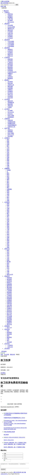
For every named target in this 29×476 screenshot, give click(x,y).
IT (7, 171)
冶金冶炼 (9, 305)
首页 (2, 354)
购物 (8, 203)
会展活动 (9, 293)
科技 (8, 268)
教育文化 (7, 248)
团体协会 (9, 337)
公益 (8, 273)
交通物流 (9, 300)
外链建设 (10, 91)
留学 (8, 263)
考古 (8, 340)
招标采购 (9, 334)
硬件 (8, 173)
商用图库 (10, 17)
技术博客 (10, 136)
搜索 (8, 186)
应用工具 (10, 56)
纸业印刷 (9, 297)
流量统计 (10, 89)
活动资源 (10, 96)
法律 (8, 242)
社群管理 (10, 51)
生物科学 (9, 322)
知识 (8, 252)
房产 (8, 216)
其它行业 (9, 324)
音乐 (8, 139)
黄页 (8, 330)
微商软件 (10, 49)
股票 (8, 210)
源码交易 (10, 30)
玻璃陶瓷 (9, 321)
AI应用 (9, 107)
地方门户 (9, 327)
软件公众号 (10, 134)
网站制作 (7, 23)
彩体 (8, 205)
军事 (8, 157)
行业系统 (10, 31)
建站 (8, 182)
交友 (8, 152)
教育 (8, 250)
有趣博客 (9, 189)
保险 (8, 215)
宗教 (8, 271)
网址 (8, 187)
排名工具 (10, 94)
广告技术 (10, 62)
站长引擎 (10, 97)
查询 (8, 239)
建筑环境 (9, 285)
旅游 (8, 234)
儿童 (8, 229)
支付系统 (10, 65)
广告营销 (9, 290)
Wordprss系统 (11, 27)
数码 (8, 174)
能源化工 (9, 282)
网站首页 (6, 10)
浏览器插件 (10, 117)
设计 (8, 181)
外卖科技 (10, 76)
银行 (8, 213)
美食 (8, 226)
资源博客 (10, 131)
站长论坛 (10, 113)
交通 (8, 208)
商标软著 (10, 64)
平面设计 (7, 12)
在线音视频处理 (11, 125)
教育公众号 (10, 274)
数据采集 (10, 67)
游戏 (8, 142)
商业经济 (7, 276)
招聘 (8, 240)
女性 (8, 231)
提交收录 (7, 348)
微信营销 (7, 48)
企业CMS (10, 33)
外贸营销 (10, 70)
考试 (8, 255)
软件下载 (7, 128)
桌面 (8, 194)
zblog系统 (10, 25)
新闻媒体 (7, 326)
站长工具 (10, 347)
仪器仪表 (9, 303)
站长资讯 (7, 343)
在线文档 (10, 120)
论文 (8, 256)
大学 (8, 258)
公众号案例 (10, 44)
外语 (8, 253)
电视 (8, 219)
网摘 (8, 190)
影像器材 (9, 302)
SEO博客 (10, 110)
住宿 (8, 167)
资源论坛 (10, 130)
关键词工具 (10, 85)
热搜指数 (10, 88)
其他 (8, 335)
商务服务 (9, 292)
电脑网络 (7, 168)
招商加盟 (9, 289)
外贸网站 (10, 36)
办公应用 (7, 99)
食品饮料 (9, 279)
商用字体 (10, 14)
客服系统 (10, 68)
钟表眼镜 (9, 298)
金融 (8, 211)
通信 (8, 223)
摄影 (8, 159)
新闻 (8, 154)
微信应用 (7, 39)
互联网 (9, 170)
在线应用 (7, 118)
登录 (2, 6)
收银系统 (10, 59)
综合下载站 (10, 133)
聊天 (8, 197)
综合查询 (10, 81)
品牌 (8, 237)
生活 (8, 236)
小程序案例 (10, 46)
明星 (8, 160)
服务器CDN (10, 28)
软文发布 (10, 93)
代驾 (8, 245)
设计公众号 (10, 22)
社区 (8, 162)
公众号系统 (10, 41)
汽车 (8, 218)
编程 (8, 179)
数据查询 (10, 78)
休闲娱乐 (7, 138)
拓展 (8, 163)
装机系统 (10, 104)
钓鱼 (8, 165)
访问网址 (3, 373)
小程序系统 (10, 43)
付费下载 (10, 19)
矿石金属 (9, 316)
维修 (8, 247)
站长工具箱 (10, 115)
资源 (8, 192)
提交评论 (3, 469)
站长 (8, 184)
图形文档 (10, 101)
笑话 (8, 149)
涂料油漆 (9, 319)
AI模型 (9, 75)
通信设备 (9, 287)
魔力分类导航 (4, 3)
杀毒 (8, 200)
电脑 (8, 178)
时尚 (8, 232)
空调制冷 (9, 308)
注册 (4, 6)
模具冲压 (9, 314)
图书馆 (9, 261)
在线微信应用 (11, 122)
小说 (8, 147)
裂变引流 (10, 54)
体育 (8, 155)
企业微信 (10, 52)
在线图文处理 (11, 123)
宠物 (8, 227)
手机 (8, 221)
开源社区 (10, 35)
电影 (8, 141)
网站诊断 (10, 86)
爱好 (8, 266)
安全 (8, 199)
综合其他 (7, 329)
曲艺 (8, 265)
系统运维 (10, 105)
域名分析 (10, 83)
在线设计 (10, 15)
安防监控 (9, 310)
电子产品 (9, 313)
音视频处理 (10, 102)
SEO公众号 (10, 112)
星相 (8, 150)
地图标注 (10, 73)
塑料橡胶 (9, 318)
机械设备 (9, 284)
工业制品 (9, 295)
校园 (8, 260)
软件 (8, 176)
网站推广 (7, 80)
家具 (8, 244)
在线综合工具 (11, 126)
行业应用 (7, 57)
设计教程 (10, 20)
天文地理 (9, 342)
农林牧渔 (9, 281)
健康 (8, 224)
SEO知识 (7, 109)
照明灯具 (9, 306)
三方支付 (10, 38)
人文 (8, 269)
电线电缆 (9, 277)
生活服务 (7, 202)
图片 (8, 146)
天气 (8, 207)
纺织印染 (9, 311)
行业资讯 (10, 345)
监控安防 (10, 60)
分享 (8, 195)
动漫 (8, 144)
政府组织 (9, 332)
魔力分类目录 (17, 472)
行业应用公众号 (11, 72)
